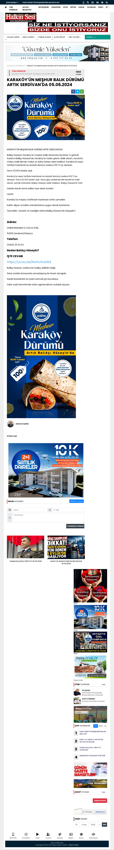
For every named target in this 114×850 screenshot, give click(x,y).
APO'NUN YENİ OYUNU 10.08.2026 (93, 701)
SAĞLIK (81, 7)
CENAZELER (56, 7)
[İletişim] (92, 2)
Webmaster (93, 838)
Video (37, 838)
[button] (107, 7)
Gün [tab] (95, 726)
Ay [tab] (105, 726)
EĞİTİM (73, 7)
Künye (81, 838)
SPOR (65, 7)
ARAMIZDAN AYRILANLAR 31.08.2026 (90, 757)
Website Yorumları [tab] (76, 501)
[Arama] (88, 2)
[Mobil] (83, 2)
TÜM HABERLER (13, 8)
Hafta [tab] (101, 726)
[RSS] (107, 2)
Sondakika (26, 838)
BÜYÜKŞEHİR (44, 7)
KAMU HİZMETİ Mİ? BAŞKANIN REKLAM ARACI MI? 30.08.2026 (92, 694)
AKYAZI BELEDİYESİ (26, 8)
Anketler (60, 838)
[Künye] (102, 2)
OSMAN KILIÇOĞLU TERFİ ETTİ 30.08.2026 (88, 749)
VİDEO (100, 7)
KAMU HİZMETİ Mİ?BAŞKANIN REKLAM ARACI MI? (41, 2)
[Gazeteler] (97, 2)
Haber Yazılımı (74, 845)
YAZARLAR (91, 7)
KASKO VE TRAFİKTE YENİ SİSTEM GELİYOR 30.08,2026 (89, 741)
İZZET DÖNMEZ (88, 699)
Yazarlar (48, 838)
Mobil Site (13, 838)
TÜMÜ (103, 685)
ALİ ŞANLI (86, 690)
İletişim (70, 838)
